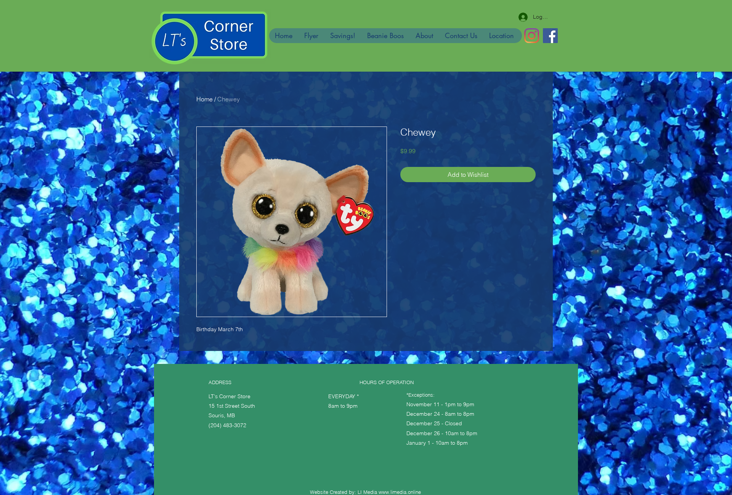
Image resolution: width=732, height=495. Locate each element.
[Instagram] (531, 35)
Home (204, 99)
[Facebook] (550, 35)
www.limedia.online (400, 492)
